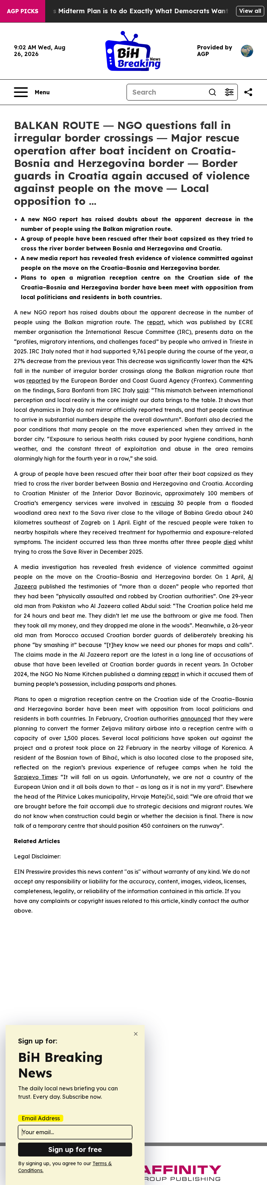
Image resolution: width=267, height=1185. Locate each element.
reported (38, 380)
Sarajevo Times (35, 777)
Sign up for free (75, 1149)
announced (195, 718)
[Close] (135, 1034)
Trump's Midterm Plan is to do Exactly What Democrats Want (129, 11)
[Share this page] (248, 92)
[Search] (212, 92)
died (230, 541)
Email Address (41, 1118)
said (142, 390)
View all (250, 10)
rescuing (162, 502)
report (155, 322)
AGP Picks (22, 11)
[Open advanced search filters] (229, 92)
